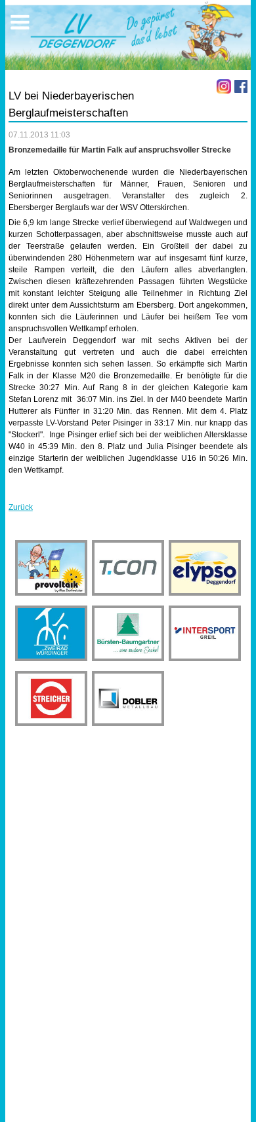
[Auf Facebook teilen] (240, 86)
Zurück (21, 507)
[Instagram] (224, 86)
